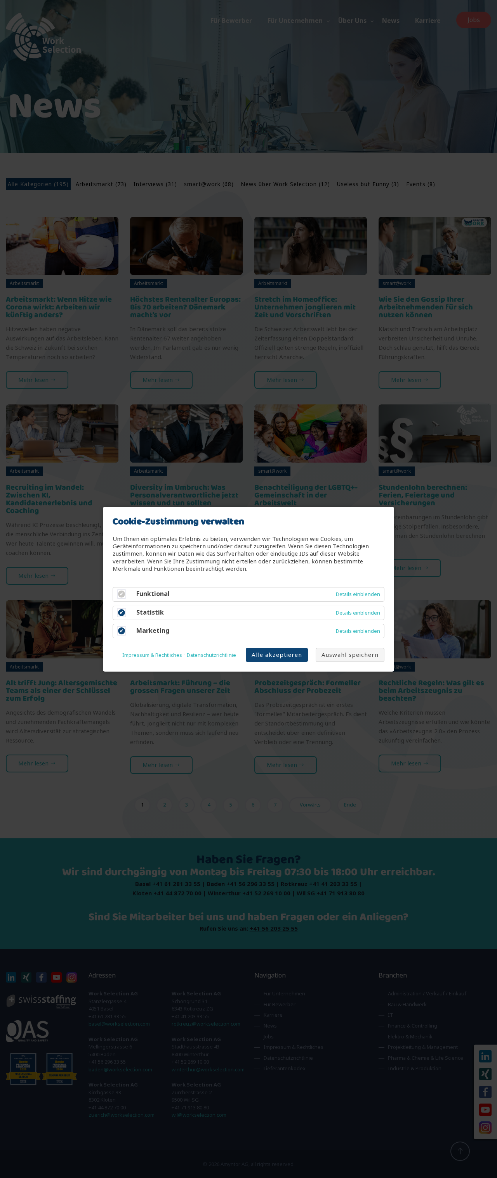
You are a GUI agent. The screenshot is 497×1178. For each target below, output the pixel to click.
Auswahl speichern (350, 654)
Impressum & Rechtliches (152, 655)
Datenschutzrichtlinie (211, 655)
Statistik (150, 612)
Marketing (152, 630)
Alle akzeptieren (277, 654)
